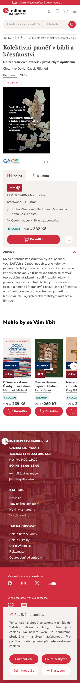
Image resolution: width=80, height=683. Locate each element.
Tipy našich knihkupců (24, 504)
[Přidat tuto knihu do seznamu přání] (69, 239)
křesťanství (39, 38)
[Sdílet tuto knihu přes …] (46, 162)
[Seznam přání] (57, 11)
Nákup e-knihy (19, 540)
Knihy (7, 38)
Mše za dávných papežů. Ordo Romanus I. (46, 384)
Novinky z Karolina (22, 510)
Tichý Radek (43, 390)
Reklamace (17, 551)
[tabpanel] (40, 214)
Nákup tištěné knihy (23, 534)
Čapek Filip (35, 68)
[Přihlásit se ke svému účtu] (49, 11)
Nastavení (58, 671)
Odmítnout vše (24, 671)
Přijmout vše (24, 659)
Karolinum (10, 75)
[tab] (14, 175)
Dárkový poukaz (20, 546)
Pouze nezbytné (56, 659)
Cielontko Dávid (14, 68)
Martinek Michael (15, 390)
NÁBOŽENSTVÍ (22, 38)
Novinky (15, 498)
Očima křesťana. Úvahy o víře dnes (16, 384)
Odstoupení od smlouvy (26, 557)
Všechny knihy (19, 515)
